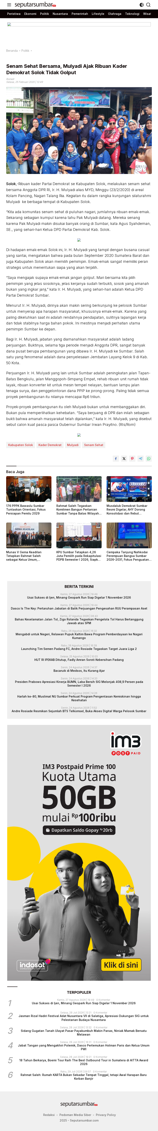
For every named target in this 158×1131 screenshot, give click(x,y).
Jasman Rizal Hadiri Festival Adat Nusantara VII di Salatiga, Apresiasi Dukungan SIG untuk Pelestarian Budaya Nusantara (84, 1017)
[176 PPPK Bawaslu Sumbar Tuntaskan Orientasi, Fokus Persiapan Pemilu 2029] (28, 489)
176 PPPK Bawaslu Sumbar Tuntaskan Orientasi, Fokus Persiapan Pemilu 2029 (26, 509)
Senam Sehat (93, 445)
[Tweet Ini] (124, 459)
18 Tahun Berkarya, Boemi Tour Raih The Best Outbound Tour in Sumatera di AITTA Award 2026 (83, 1062)
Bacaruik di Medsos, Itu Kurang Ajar (79, 670)
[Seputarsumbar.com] (35, 5)
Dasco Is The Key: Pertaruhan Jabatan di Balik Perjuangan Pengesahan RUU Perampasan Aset (79, 608)
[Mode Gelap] (141, 4)
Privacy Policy (106, 1115)
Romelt (10, 79)
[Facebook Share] (116, 459)
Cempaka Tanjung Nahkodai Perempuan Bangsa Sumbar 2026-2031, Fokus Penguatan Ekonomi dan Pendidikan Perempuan (128, 556)
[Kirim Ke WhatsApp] (149, 459)
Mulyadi (73, 445)
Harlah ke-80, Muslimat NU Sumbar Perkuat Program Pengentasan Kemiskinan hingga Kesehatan (79, 698)
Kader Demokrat (50, 445)
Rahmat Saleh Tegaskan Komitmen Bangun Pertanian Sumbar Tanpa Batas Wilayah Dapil (77, 509)
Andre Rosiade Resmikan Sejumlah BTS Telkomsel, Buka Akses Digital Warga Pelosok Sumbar (79, 711)
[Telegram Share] (140, 459)
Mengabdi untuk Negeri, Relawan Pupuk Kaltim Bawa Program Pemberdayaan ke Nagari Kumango (79, 636)
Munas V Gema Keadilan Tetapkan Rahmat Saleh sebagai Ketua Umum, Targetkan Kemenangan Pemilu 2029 (28, 556)
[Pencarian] (148, 4)
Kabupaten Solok (20, 445)
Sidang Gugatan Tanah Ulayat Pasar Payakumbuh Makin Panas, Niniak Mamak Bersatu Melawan (84, 1032)
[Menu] (10, 4)
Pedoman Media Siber (75, 1115)
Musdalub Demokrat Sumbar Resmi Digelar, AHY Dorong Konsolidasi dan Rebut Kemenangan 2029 (127, 509)
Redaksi (49, 1115)
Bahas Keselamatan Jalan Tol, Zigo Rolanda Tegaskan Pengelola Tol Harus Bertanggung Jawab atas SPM (79, 621)
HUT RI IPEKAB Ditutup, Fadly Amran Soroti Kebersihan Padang (79, 659)
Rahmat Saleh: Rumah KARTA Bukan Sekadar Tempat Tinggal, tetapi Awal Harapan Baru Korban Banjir (84, 1076)
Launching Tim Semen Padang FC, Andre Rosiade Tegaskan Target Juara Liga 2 (79, 649)
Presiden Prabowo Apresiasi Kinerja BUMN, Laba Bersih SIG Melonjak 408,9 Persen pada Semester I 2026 (79, 683)
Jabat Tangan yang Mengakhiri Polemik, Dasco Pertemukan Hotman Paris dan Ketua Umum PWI (83, 1047)
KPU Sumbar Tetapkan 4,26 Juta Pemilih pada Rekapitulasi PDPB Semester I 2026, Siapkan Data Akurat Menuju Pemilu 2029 (79, 556)
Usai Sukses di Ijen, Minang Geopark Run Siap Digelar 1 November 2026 (79, 597)
